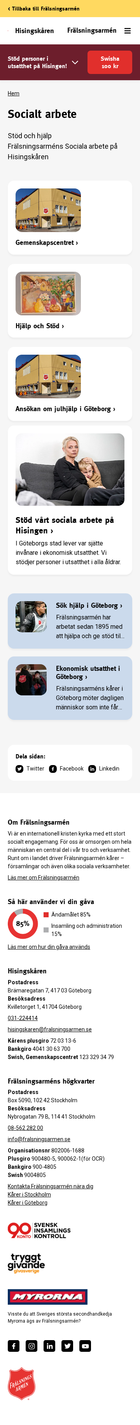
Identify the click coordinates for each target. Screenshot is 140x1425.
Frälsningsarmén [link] (92, 30)
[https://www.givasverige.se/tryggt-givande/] (26, 1264)
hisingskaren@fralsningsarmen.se (50, 1029)
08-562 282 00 (25, 1128)
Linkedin (109, 768)
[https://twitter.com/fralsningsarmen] (67, 1346)
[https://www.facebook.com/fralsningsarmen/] (13, 1346)
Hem (13, 93)
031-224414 (23, 1018)
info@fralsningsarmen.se (39, 1139)
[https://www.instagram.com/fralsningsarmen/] (31, 1346)
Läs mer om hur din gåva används (49, 947)
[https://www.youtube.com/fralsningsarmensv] (85, 1346)
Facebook (72, 768)
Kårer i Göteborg (27, 1203)
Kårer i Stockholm (29, 1194)
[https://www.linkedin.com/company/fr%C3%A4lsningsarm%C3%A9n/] (49, 1346)
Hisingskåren (34, 30)
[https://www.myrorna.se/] (48, 1297)
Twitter (35, 768)
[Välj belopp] (75, 62)
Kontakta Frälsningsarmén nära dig (50, 1186)
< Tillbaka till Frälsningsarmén (43, 8)
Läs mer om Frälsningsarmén (43, 877)
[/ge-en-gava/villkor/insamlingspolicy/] (39, 1230)
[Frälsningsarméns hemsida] (21, 1383)
